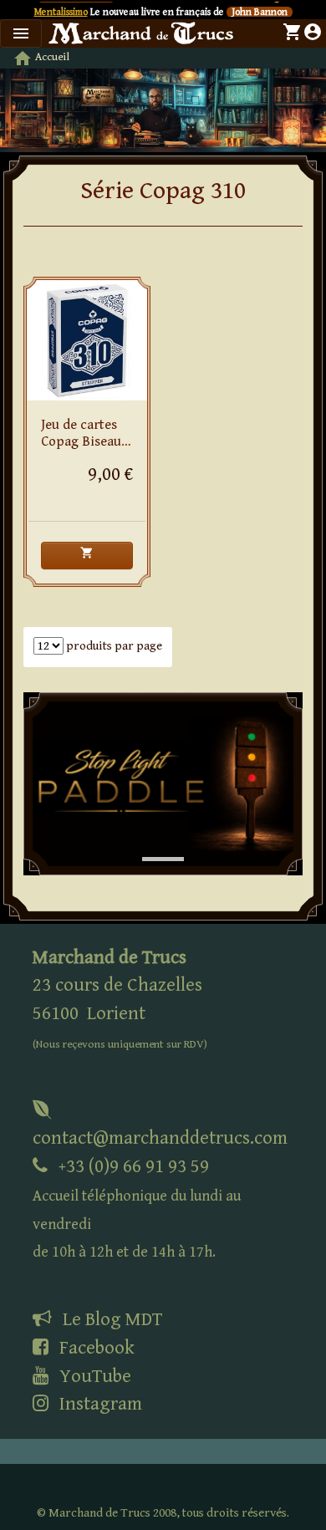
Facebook (95, 1348)
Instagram (98, 1404)
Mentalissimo (61, 12)
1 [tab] (150, 842)
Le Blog (110, 1319)
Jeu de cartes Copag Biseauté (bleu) (87, 442)
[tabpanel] (163, 783)
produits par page (113, 646)
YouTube (93, 1376)
